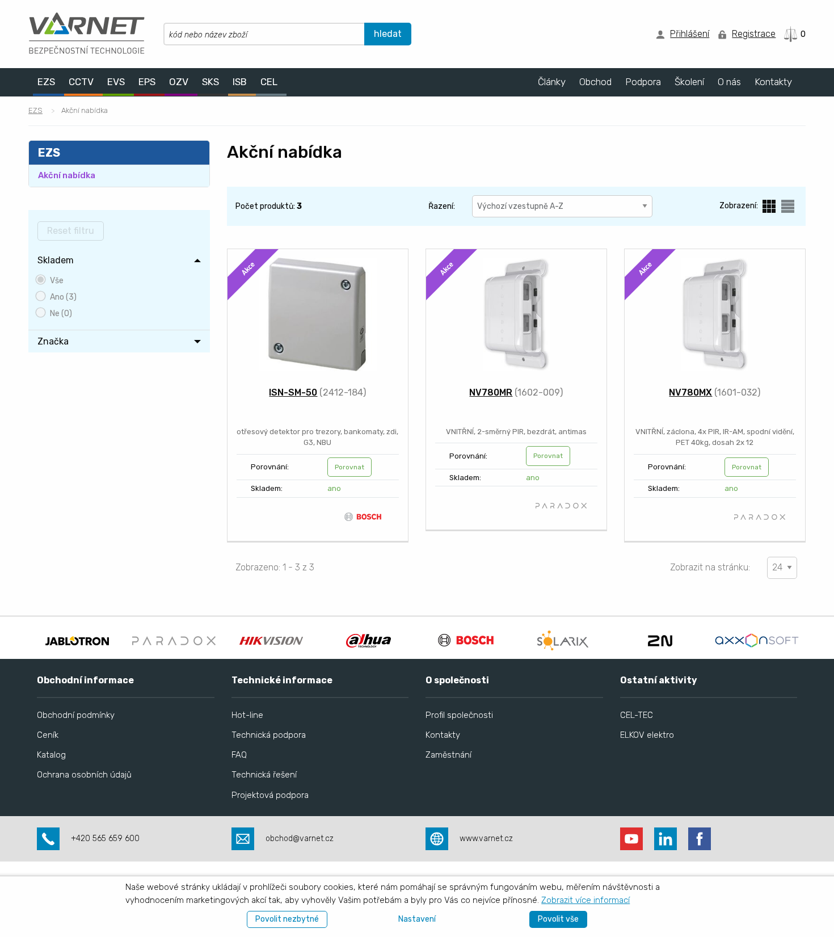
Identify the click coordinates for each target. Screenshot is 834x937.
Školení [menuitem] (689, 81)
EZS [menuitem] (46, 81)
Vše (57, 280)
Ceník (47, 735)
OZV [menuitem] (178, 81)
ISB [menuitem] (240, 81)
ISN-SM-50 (293, 392)
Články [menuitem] (552, 81)
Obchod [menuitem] (595, 81)
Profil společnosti (459, 715)
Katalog (51, 755)
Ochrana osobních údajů (84, 775)
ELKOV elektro (647, 735)
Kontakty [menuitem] (773, 81)
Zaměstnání (448, 755)
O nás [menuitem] (729, 81)
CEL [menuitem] (268, 81)
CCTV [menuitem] (81, 81)
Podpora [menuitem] (643, 81)
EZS (35, 110)
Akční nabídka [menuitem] (66, 175)
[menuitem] (119, 260)
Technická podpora (268, 735)
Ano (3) (63, 297)
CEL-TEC (636, 715)
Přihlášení (689, 33)
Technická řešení (264, 775)
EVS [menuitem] (116, 81)
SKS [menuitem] (210, 81)
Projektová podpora (270, 795)
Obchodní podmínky (76, 715)
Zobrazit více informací (585, 900)
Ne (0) (61, 313)
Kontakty (443, 735)
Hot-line (247, 715)
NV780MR (490, 392)
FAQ (239, 755)
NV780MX (690, 392)
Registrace (754, 33)
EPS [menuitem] (146, 81)
